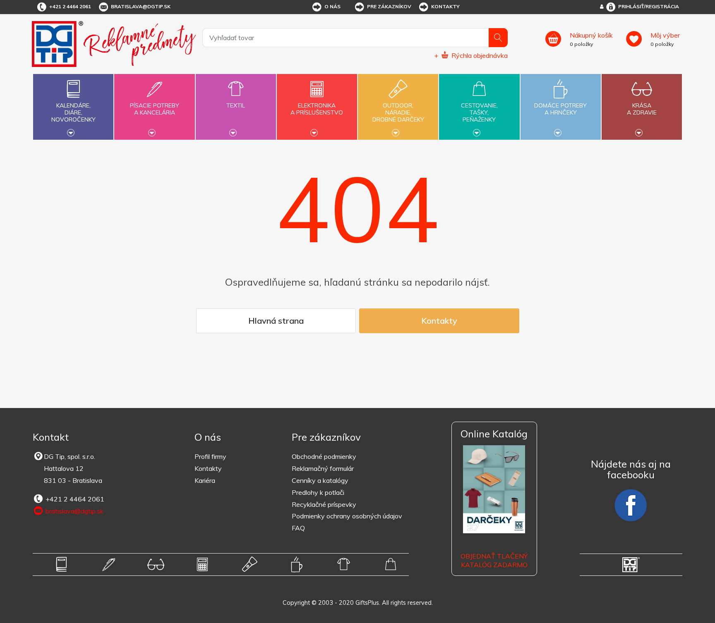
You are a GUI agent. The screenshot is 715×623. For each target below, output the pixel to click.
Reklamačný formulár (323, 468)
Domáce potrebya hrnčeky (560, 109)
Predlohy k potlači (318, 492)
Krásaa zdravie (642, 109)
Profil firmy (210, 456)
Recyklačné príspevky (324, 504)
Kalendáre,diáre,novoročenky (73, 112)
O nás (332, 6)
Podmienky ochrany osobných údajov (347, 516)
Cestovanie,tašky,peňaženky (479, 112)
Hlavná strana (276, 320)
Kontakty (445, 6)
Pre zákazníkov (389, 6)
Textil (235, 105)
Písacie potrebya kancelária (154, 109)
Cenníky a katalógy (320, 480)
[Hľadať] (498, 37)
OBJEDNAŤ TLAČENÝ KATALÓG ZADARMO (494, 560)
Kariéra (204, 480)
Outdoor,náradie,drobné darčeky (398, 112)
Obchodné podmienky (324, 456)
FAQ (298, 528)
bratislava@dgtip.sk (140, 6)
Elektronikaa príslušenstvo (316, 109)
